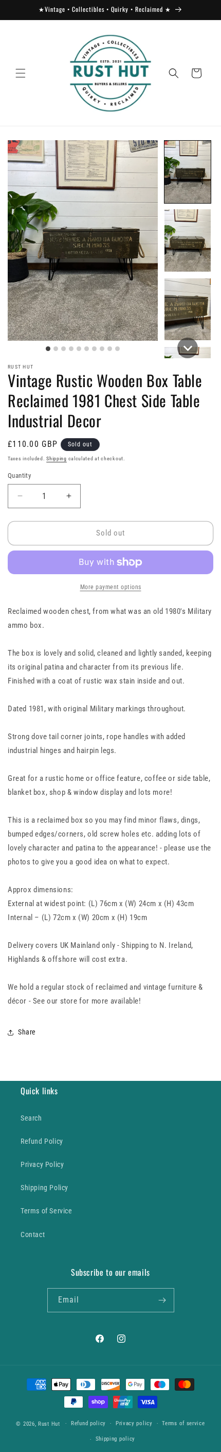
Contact (33, 1234)
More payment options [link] (110, 587)
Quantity (19, 475)
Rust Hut (49, 1423)
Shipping (56, 458)
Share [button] (27, 1032)
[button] (20, 73)
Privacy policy (134, 1423)
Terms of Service (46, 1211)
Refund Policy (42, 1141)
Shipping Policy (44, 1187)
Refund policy (88, 1423)
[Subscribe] (162, 1300)
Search (31, 1118)
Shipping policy (116, 1439)
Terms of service (183, 1423)
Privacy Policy (42, 1164)
